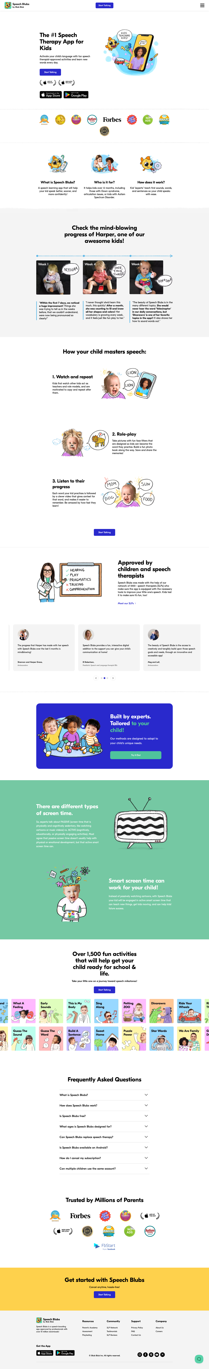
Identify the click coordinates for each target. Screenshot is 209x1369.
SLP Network (112, 1327)
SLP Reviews (112, 1335)
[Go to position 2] (104, 678)
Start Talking (105, 5)
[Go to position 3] (107, 678)
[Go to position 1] (102, 678)
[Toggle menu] (202, 5)
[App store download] (44, 1353)
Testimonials (112, 1331)
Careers (159, 1331)
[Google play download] (65, 1353)
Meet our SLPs (126, 603)
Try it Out (135, 755)
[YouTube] (157, 1354)
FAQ (133, 1331)
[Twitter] (162, 1354)
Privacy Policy (137, 1327)
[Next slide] (113, 678)
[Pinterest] (151, 1354)
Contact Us (136, 1335)
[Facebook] (145, 1354)
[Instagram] (139, 1354)
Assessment (87, 1331)
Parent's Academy (90, 1327)
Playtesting (87, 1335)
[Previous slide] (96, 678)
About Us (160, 1327)
